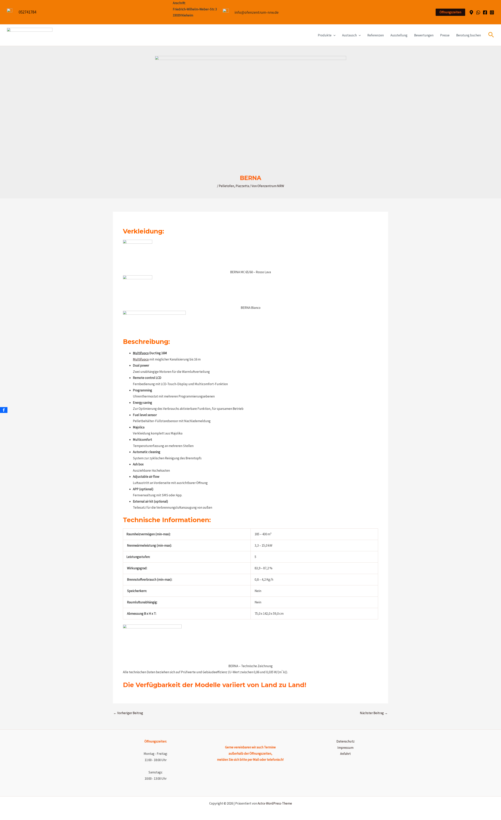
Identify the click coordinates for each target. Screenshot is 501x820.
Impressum (345, 747)
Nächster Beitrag (374, 713)
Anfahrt (345, 754)
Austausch (349, 35)
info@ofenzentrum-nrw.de (256, 12)
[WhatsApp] (478, 12)
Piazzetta (242, 186)
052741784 (27, 12)
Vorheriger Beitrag (128, 713)
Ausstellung (398, 35)
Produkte (325, 35)
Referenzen (375, 35)
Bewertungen (423, 35)
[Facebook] (485, 12)
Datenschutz (345, 741)
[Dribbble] (471, 12)
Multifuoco (141, 353)
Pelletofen (226, 186)
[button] (450, 12)
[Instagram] (492, 12)
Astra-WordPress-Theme (275, 803)
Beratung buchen (468, 35)
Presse (445, 35)
